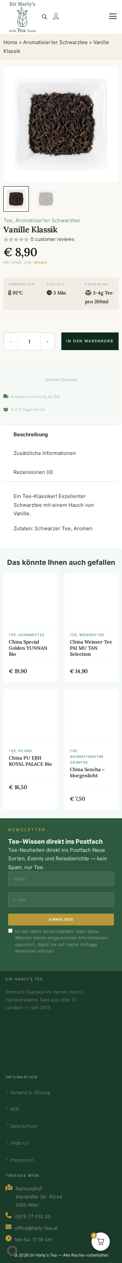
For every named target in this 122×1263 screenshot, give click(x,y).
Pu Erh (25, 751)
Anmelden (61, 919)
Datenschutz (23, 1126)
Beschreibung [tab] (31, 434)
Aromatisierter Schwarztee (55, 42)
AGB (14, 1109)
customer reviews (52, 239)
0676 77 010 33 (32, 1216)
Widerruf (19, 1143)
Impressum (22, 1160)
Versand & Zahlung (30, 1092)
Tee (8, 220)
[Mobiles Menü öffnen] (110, 20)
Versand (40, 262)
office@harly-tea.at (36, 1228)
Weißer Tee (91, 635)
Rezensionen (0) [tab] (33, 472)
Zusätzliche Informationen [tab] (45, 453)
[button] (109, 76)
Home (10, 42)
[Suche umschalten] (44, 17)
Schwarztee (31, 635)
